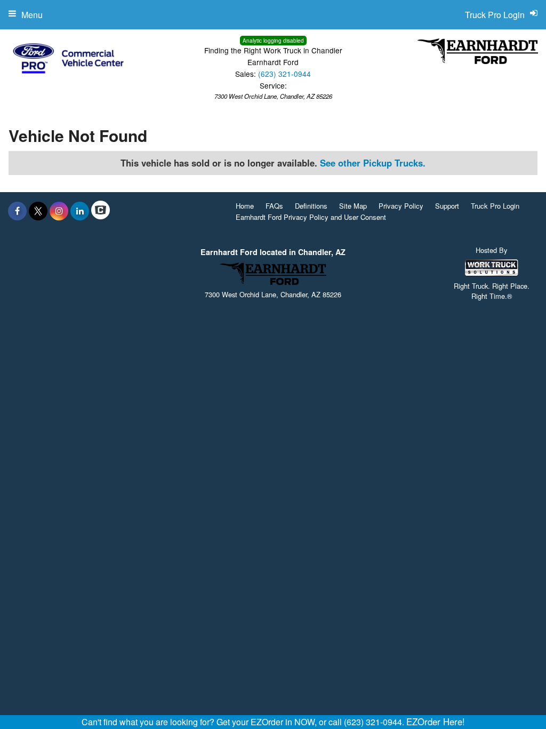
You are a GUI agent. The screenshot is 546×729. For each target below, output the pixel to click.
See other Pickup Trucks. (372, 162)
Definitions (311, 206)
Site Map (353, 206)
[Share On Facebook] (17, 210)
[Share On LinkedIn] (79, 210)
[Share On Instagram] (59, 210)
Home (245, 206)
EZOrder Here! (435, 721)
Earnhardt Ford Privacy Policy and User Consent (311, 217)
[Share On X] (38, 210)
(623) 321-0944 (284, 73)
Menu (32, 15)
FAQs (274, 206)
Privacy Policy (401, 206)
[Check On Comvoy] (100, 210)
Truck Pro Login (495, 206)
